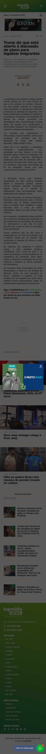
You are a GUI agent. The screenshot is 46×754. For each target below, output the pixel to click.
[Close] (43, 363)
